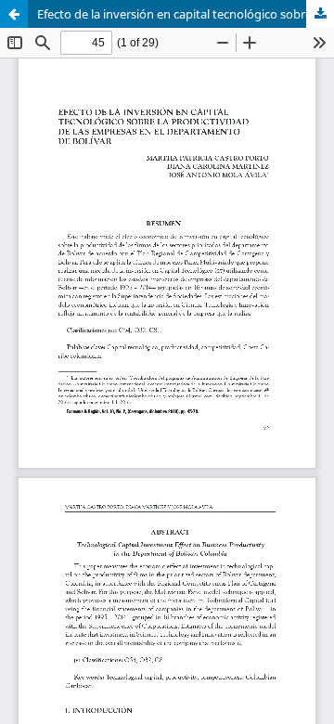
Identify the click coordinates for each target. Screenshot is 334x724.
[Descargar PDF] (320, 14)
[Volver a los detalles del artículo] (14, 14)
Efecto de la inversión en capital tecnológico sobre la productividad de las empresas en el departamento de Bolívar (185, 14)
